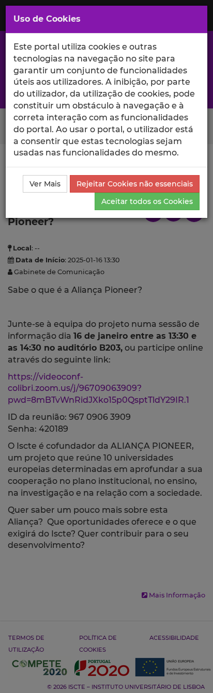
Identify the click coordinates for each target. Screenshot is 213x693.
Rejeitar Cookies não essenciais (135, 183)
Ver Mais (44, 183)
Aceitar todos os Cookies (147, 201)
